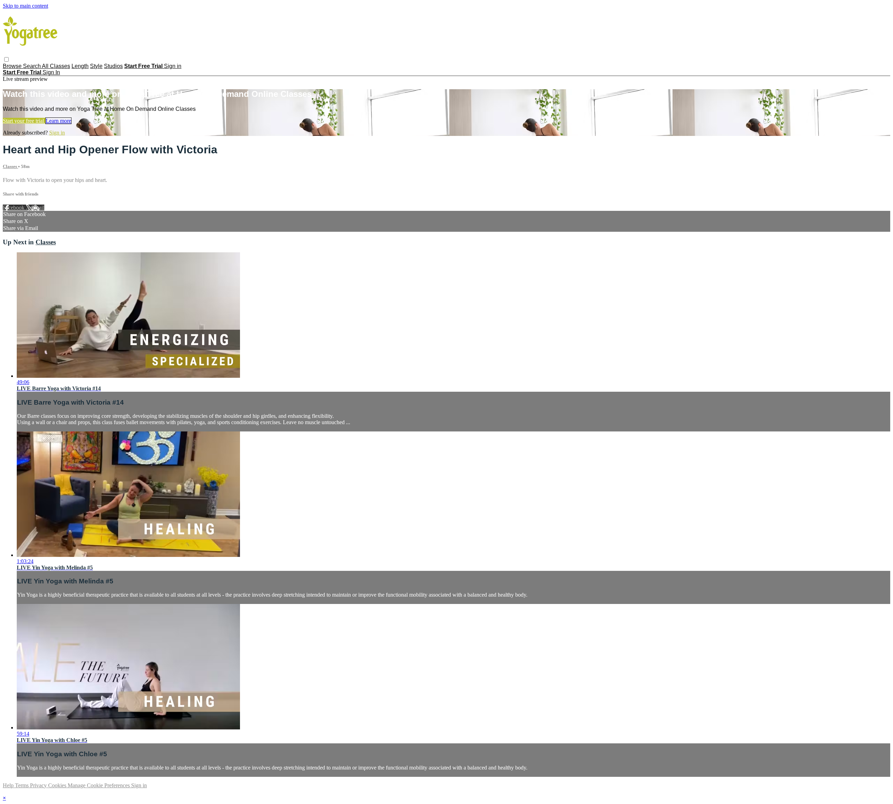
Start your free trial (24, 121)
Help (9, 785)
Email (37, 207)
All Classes (56, 66)
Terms (22, 785)
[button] (6, 59)
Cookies (58, 785)
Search (32, 66)
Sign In (51, 72)
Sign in (172, 66)
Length (80, 66)
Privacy (39, 785)
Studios (113, 66)
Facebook (14, 207)
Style (96, 66)
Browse (13, 66)
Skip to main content (25, 6)
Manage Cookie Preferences (99, 785)
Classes (10, 166)
